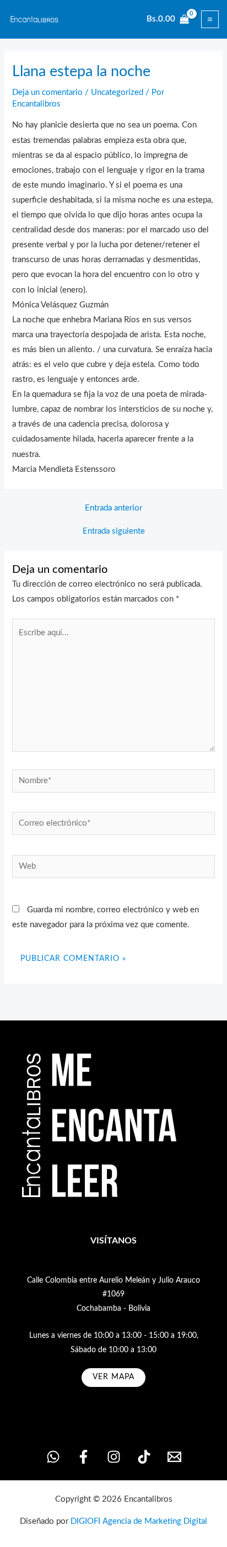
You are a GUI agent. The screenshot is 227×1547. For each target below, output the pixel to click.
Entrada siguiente (114, 531)
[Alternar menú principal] (210, 19)
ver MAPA (113, 1377)
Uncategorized (117, 92)
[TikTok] (144, 1457)
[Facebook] (83, 1457)
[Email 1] (174, 1457)
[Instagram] (114, 1457)
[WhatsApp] (53, 1457)
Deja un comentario (47, 92)
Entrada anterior (113, 508)
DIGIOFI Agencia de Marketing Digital (139, 1521)
